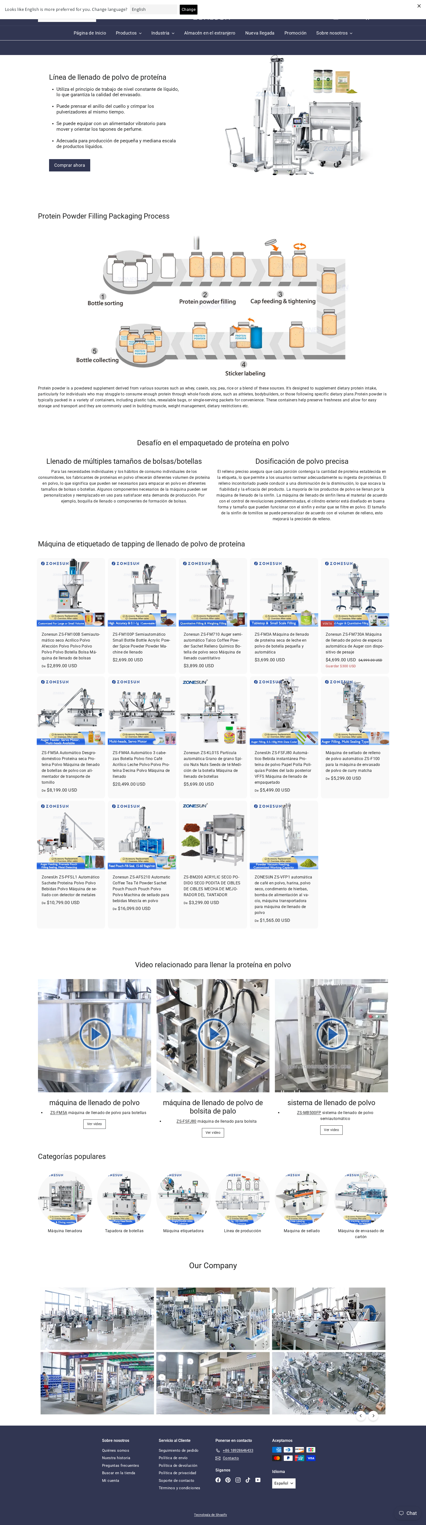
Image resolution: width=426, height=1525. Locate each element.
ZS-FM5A (58, 1112)
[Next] (373, 1416)
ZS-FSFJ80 (186, 1121)
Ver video (94, 1124)
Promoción (295, 33)
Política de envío (173, 1458)
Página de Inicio (90, 33)
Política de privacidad (177, 1473)
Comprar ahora (69, 165)
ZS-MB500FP (309, 1112)
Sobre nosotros (332, 33)
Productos (127, 33)
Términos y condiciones (179, 1488)
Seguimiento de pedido (178, 1450)
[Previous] (361, 1416)
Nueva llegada (260, 33)
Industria (161, 33)
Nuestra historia (116, 1458)
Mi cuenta (110, 1480)
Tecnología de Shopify (210, 1515)
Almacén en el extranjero (209, 33)
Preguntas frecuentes (120, 1465)
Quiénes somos (115, 1450)
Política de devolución (178, 1465)
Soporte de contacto (177, 1480)
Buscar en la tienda (118, 1473)
